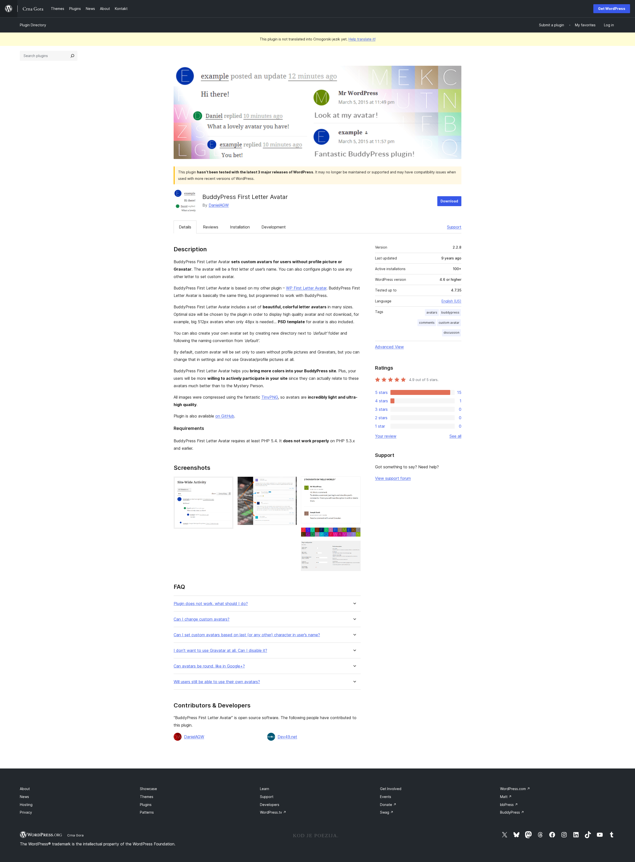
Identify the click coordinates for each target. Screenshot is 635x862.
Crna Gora (75, 835)
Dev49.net (287, 736)
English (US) (451, 301)
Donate (388, 804)
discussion (451, 332)
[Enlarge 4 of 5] (353, 534)
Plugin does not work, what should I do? (211, 603)
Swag (386, 812)
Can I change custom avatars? (201, 619)
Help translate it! (362, 39)
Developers (269, 804)
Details (185, 226)
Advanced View (389, 346)
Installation (240, 226)
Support (454, 226)
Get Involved (390, 789)
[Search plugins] (72, 56)
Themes (146, 797)
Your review (385, 436)
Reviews (210, 226)
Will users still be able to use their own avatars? (217, 681)
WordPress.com (515, 789)
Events (385, 797)
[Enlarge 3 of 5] (353, 483)
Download (449, 201)
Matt (506, 797)
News (24, 797)
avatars (431, 312)
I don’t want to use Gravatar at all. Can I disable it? (220, 650)
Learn (264, 789)
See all (455, 436)
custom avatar (449, 322)
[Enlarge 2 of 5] (290, 483)
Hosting (26, 804)
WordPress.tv (273, 812)
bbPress (509, 804)
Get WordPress (611, 8)
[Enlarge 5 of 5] (353, 547)
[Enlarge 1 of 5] (226, 483)
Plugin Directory (33, 25)
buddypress (450, 312)
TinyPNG (269, 397)
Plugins (146, 804)
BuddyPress (512, 812)
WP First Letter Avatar (306, 288)
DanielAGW (219, 205)
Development (273, 226)
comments (427, 322)
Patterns (147, 812)
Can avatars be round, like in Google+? (209, 666)
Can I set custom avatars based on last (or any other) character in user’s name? (247, 635)
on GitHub (224, 416)
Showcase (148, 789)
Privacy (26, 812)
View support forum (393, 478)
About (25, 789)
